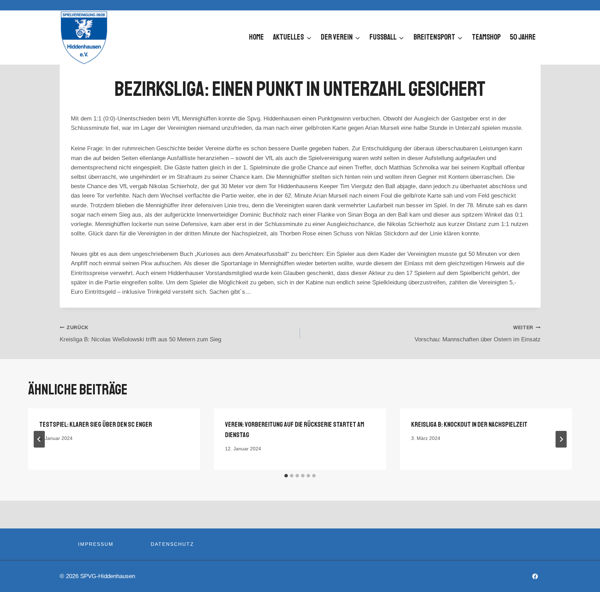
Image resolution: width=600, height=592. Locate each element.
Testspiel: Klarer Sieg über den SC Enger (95, 424)
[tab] (286, 475)
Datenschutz (172, 544)
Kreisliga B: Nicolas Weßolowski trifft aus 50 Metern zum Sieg (140, 334)
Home (256, 37)
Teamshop (486, 37)
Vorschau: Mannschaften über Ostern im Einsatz (478, 334)
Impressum (96, 544)
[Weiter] (561, 439)
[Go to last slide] (39, 439)
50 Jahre (523, 37)
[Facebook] (535, 576)
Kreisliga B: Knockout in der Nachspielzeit (469, 424)
